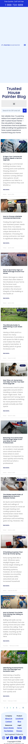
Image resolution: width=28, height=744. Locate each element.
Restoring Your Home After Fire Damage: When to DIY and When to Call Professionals (13, 440)
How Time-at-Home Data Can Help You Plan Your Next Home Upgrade (13, 382)
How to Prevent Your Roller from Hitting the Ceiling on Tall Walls (13, 614)
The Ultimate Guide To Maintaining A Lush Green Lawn (12, 326)
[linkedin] (24, 738)
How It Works (9, 728)
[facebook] (11, 738)
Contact (8, 721)
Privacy (19, 731)
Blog (19, 721)
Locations (19, 718)
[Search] (25, 111)
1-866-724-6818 (14, 5)
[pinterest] (20, 738)
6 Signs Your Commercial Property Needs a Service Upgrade (12, 158)
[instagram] (3, 738)
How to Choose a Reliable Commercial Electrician (12, 217)
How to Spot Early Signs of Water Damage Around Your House (13, 271)
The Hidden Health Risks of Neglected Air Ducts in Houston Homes (13, 496)
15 (23, 708)
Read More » (6, 189)
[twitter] (7, 738)
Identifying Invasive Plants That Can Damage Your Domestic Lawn (13, 669)
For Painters (8, 731)
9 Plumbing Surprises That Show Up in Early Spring (13, 553)
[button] (24, 45)
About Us (8, 718)
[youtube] (16, 738)
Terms (19, 728)
